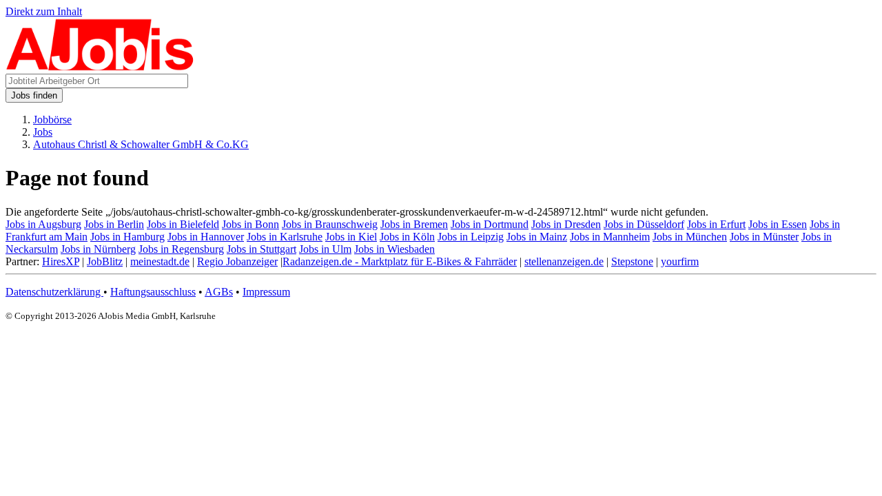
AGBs (219, 292)
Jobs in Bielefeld (183, 224)
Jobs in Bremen (414, 224)
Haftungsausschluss (153, 292)
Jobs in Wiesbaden (394, 249)
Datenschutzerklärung (54, 292)
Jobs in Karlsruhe (284, 236)
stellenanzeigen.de (564, 261)
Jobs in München (690, 236)
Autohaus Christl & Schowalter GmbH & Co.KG (141, 144)
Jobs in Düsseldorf (644, 224)
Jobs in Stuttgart (261, 249)
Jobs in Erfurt (716, 224)
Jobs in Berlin (114, 224)
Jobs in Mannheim (610, 236)
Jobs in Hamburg (127, 236)
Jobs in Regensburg (181, 249)
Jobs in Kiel (351, 236)
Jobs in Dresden (566, 224)
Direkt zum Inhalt (44, 11)
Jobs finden (34, 95)
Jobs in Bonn (250, 224)
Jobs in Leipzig (471, 236)
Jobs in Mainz (536, 236)
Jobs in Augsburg (43, 224)
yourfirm (680, 261)
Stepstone (632, 261)
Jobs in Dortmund (490, 224)
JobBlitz (105, 261)
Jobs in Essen (777, 224)
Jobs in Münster (764, 236)
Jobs (42, 132)
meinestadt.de (159, 261)
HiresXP (60, 261)
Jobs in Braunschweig (330, 224)
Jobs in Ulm (325, 249)
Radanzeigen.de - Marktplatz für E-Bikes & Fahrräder (400, 261)
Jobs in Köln (407, 236)
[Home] (100, 67)
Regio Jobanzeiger (237, 261)
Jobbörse (52, 119)
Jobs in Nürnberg (98, 249)
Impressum (266, 292)
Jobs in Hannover (205, 236)
